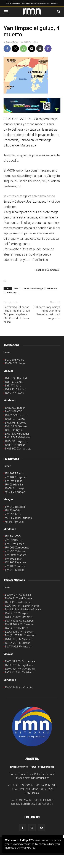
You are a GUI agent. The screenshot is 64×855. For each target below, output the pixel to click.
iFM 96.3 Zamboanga (17, 547)
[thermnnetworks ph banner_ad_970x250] (32, 105)
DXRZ (17, 288)
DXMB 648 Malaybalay (17, 437)
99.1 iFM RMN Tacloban (18, 518)
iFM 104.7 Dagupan (16, 477)
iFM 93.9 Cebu (13, 510)
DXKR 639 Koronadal (17, 433)
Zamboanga (11, 292)
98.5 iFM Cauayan (15, 492)
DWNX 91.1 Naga (14, 488)
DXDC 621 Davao (15, 419)
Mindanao (52, 288)
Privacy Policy (27, 847)
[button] (6, 12)
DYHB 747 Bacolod (16, 378)
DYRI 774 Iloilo (13, 385)
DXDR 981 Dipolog (15, 422)
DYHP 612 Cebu (14, 381)
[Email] (31, 48)
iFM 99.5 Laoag (13, 480)
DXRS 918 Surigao (15, 444)
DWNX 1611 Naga (15, 363)
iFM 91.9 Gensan (14, 543)
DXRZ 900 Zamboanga (18, 448)
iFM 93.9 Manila (14, 484)
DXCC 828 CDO (14, 411)
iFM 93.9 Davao (14, 540)
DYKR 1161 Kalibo (15, 389)
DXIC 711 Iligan (13, 430)
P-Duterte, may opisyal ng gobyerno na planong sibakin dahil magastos (47, 312)
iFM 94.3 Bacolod (15, 506)
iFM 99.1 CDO (13, 536)
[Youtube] (41, 827)
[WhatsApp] (23, 48)
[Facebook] (7, 48)
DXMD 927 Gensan (16, 426)
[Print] (39, 48)
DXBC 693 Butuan (15, 407)
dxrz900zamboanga (33, 288)
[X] (15, 48)
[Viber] (48, 48)
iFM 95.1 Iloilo (13, 514)
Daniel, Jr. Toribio (12, 42)
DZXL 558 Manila (14, 359)
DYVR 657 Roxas (14, 393)
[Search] (59, 12)
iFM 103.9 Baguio (15, 473)
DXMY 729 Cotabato (16, 415)
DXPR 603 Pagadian (16, 441)
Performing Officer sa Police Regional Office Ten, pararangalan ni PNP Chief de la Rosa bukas (17, 314)
